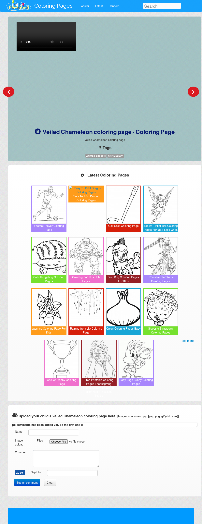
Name (18, 431)
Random (114, 6)
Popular (84, 6)
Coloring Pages (53, 6)
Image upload (19, 442)
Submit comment (27, 482)
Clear (50, 482)
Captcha (36, 472)
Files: (40, 440)
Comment (21, 452)
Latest (99, 6)
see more (188, 341)
